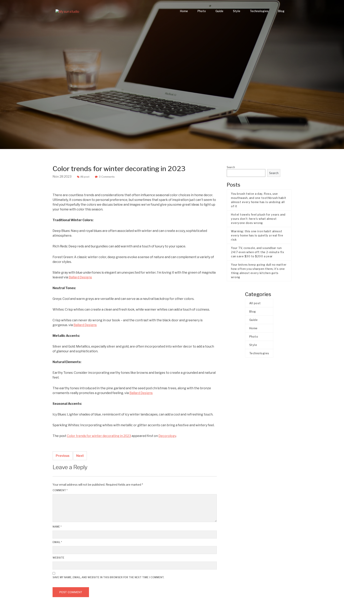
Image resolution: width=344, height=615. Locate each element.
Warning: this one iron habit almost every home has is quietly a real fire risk (257, 235)
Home (184, 11)
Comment (60, 490)
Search (231, 167)
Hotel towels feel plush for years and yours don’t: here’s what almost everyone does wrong (258, 219)
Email (57, 542)
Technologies (259, 11)
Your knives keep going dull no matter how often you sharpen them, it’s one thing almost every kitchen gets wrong (259, 271)
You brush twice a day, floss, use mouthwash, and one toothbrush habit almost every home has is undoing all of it (258, 200)
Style (236, 11)
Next (80, 456)
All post (84, 176)
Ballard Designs (80, 277)
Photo (201, 11)
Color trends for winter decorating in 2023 (99, 436)
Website (58, 557)
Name (57, 526)
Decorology (167, 436)
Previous (62, 456)
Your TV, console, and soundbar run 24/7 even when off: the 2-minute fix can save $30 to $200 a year (257, 252)
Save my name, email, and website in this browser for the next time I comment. (108, 577)
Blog (281, 11)
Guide (219, 11)
